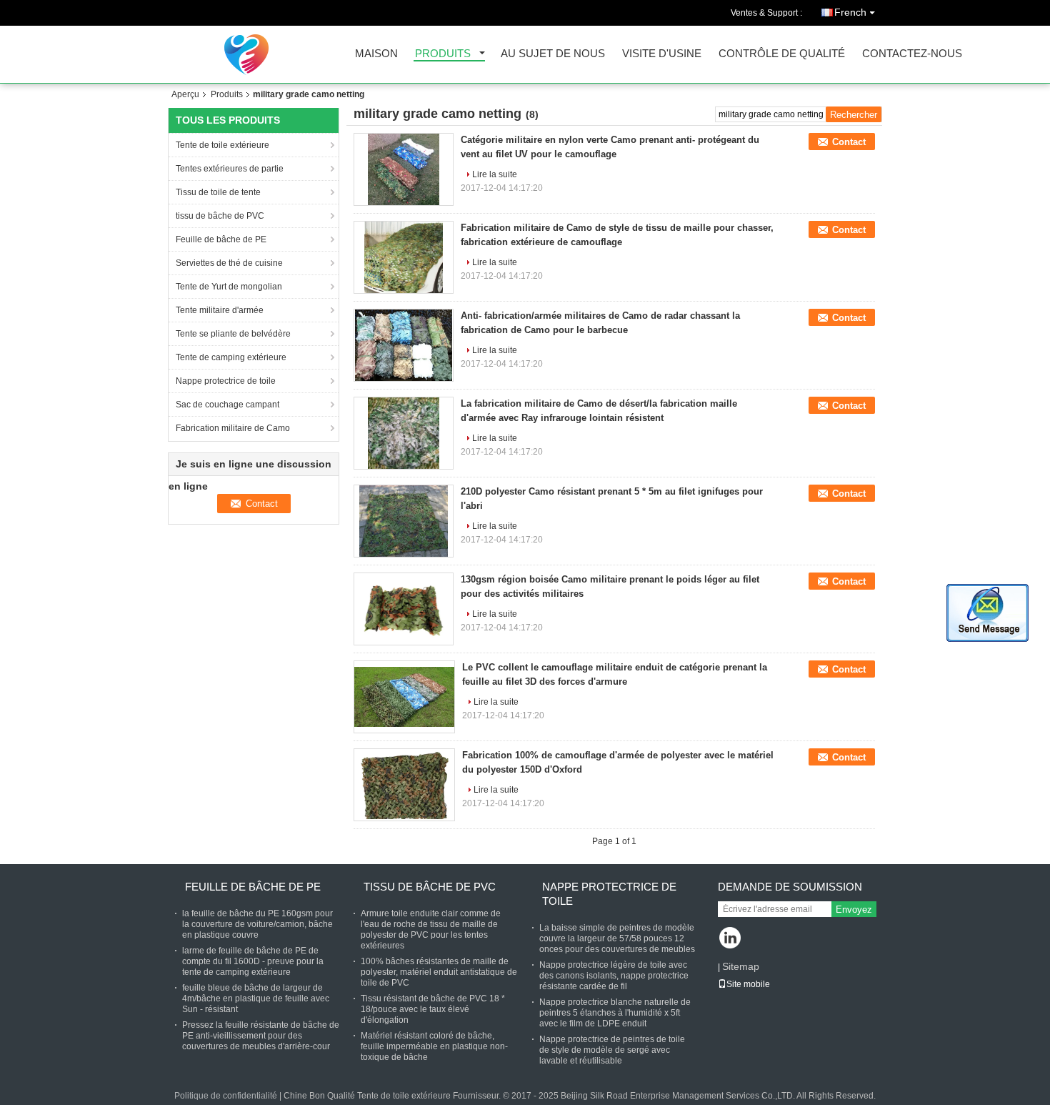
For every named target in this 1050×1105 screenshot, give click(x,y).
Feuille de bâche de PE (222, 239)
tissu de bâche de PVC (220, 216)
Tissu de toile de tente (218, 192)
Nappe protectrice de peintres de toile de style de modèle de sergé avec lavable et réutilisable (612, 1050)
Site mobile (748, 984)
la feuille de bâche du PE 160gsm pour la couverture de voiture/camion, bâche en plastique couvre (257, 924)
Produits (443, 54)
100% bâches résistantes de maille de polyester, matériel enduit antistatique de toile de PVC (439, 972)
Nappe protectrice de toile (226, 381)
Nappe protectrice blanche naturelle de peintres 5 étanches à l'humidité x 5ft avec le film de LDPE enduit (615, 1013)
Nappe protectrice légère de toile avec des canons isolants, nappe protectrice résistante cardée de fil (614, 975)
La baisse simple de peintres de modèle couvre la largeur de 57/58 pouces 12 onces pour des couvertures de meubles (617, 938)
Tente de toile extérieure (222, 145)
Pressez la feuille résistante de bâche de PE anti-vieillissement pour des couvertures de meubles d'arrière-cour (260, 1035)
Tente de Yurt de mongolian (229, 287)
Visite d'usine (661, 54)
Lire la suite (494, 174)
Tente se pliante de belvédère (234, 334)
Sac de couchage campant (227, 405)
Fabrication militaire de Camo (234, 428)
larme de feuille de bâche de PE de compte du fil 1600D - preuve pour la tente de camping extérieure (253, 961)
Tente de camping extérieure (232, 357)
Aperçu (185, 94)
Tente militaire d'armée (220, 310)
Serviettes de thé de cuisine (230, 263)
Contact (849, 142)
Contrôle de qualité (782, 54)
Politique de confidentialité (225, 1096)
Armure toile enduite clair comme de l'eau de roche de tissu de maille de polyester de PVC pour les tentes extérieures (431, 929)
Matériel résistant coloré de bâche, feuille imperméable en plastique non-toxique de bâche (434, 1046)
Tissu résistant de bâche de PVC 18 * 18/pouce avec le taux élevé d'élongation (433, 1009)
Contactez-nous (912, 54)
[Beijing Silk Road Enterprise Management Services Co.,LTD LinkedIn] (730, 938)
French (850, 12)
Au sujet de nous (553, 54)
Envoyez (854, 909)
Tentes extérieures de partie (230, 169)
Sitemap (740, 966)
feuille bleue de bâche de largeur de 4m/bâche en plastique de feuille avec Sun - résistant (255, 998)
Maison (376, 54)
